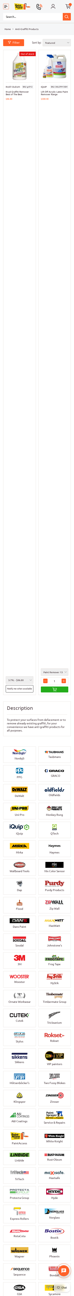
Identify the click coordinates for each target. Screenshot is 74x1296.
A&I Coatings (19, 1121)
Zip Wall (55, 908)
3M (20, 964)
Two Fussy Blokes (54, 1083)
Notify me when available (19, 689)
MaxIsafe (54, 1178)
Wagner (19, 1256)
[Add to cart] (54, 689)
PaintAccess (19, 1143)
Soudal (19, 945)
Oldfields (54, 795)
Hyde (54, 1197)
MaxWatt (54, 925)
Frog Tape (54, 964)
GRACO (55, 775)
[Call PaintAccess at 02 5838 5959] (39, 6)
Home (8, 29)
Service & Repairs (54, 1122)
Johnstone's (54, 945)
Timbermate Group (54, 1001)
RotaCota (19, 1236)
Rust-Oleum (13, 87)
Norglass (54, 1217)
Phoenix (54, 1256)
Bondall (54, 1275)
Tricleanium (54, 1022)
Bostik (54, 1237)
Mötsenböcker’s (19, 1083)
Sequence (19, 1274)
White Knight (54, 1141)
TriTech (19, 1179)
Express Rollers (19, 1218)
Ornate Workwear (19, 1001)
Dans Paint (19, 926)
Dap (19, 890)
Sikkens (19, 1062)
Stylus (19, 1041)
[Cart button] (68, 6)
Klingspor (19, 1101)
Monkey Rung (54, 814)
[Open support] (63, 1270)
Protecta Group (19, 1197)
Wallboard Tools (19, 871)
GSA (19, 1294)
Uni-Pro (19, 814)
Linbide (19, 1160)
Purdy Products (54, 890)
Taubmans (54, 756)
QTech (55, 833)
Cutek (19, 1020)
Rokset (54, 1040)
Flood (19, 908)
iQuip (44, 87)
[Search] (67, 16)
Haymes (54, 852)
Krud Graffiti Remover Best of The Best (17, 93)
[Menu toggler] (6, 6)
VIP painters (54, 1064)
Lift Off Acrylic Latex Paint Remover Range (54, 93)
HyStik (55, 983)
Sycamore (55, 1294)
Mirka (19, 852)
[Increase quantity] (64, 681)
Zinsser (54, 1101)
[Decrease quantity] (45, 681)
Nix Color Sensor (54, 871)
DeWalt (19, 795)
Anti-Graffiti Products (26, 29)
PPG (19, 777)
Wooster (19, 981)
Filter (16, 42)
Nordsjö (19, 758)
